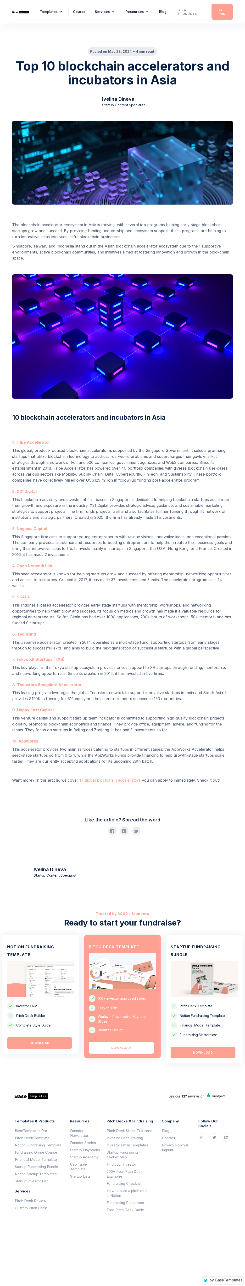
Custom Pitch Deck (31, 1208)
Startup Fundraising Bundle (36, 1166)
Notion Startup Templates (36, 1174)
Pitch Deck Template (32, 1138)
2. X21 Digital (24, 491)
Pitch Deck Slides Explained (129, 1130)
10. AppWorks (25, 741)
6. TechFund (24, 634)
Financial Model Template (36, 1159)
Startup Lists (80, 1176)
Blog (163, 12)
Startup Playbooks (85, 1150)
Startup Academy (84, 1157)
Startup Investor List (31, 1181)
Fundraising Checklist (124, 1183)
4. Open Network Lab (32, 565)
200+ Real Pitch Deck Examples (125, 1174)
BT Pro (222, 12)
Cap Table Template (78, 1166)
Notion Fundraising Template (38, 1145)
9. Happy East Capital (33, 710)
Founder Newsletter (79, 1133)
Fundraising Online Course (36, 1152)
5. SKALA (21, 597)
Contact (168, 1138)
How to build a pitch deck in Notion (128, 1193)
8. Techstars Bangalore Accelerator (47, 684)
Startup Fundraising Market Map (122, 1154)
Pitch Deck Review (30, 1200)
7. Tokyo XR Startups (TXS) (38, 659)
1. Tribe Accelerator (31, 442)
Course (79, 12)
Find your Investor (121, 1164)
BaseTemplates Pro (31, 1130)
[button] (49, 12)
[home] (20, 11)
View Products (187, 12)
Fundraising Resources (125, 1202)
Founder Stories (83, 1142)
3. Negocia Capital (29, 528)
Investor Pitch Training (125, 1138)
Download (40, 1043)
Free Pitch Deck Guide (125, 1210)
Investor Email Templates (127, 1145)
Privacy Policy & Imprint (175, 1147)
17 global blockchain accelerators (110, 780)
